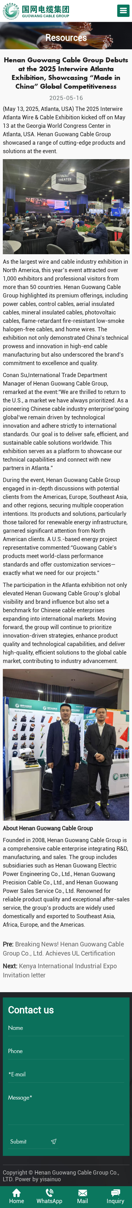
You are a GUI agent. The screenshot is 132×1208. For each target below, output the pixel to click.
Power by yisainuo (38, 1179)
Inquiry (115, 1201)
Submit (19, 1141)
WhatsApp (49, 1201)
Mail (82, 1201)
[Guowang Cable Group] (36, 6)
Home (16, 1201)
